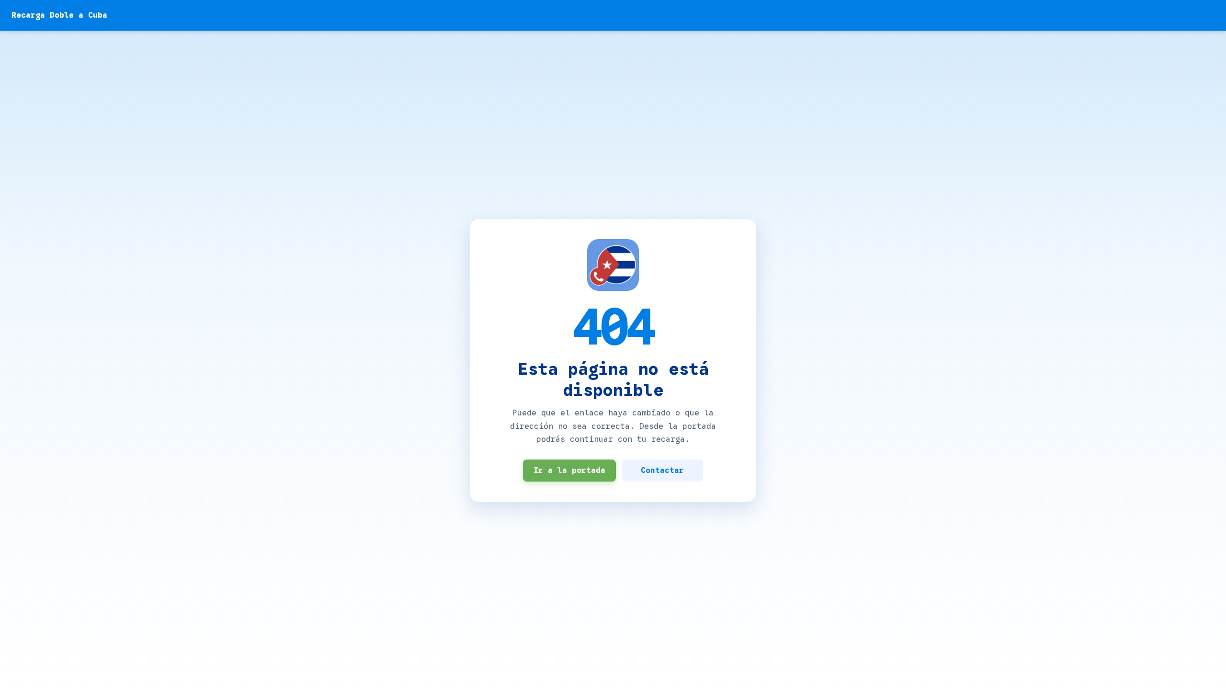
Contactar (662, 470)
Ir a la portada (569, 470)
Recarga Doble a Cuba (59, 15)
